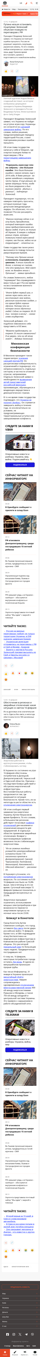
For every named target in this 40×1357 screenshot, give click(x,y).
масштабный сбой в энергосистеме (13, 978)
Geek (34, 1346)
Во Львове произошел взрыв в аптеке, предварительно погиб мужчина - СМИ (18, 564)
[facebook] (7, 1334)
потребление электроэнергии (18, 876)
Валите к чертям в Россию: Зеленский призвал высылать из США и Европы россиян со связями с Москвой (20, 653)
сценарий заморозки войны (17, 128)
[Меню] (37, 3)
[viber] (32, 1334)
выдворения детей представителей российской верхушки (18, 382)
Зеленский (7, 689)
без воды (17, 962)
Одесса (6, 1266)
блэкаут (14, 1266)
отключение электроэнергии (18, 805)
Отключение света (23, 1266)
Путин (16, 689)
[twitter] (20, 1334)
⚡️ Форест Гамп (20, 14)
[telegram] (26, 1334)
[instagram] (13, 1334)
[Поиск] (31, 3)
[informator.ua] (5, 3)
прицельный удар (12, 946)
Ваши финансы (18, 1346)
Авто (28, 1346)
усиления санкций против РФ (16, 359)
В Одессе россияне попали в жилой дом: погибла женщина (19, 1225)
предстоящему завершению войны (17, 159)
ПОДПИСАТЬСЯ (20, 465)
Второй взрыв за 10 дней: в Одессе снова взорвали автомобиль (18, 1219)
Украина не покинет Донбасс (17, 401)
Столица (7, 1346)
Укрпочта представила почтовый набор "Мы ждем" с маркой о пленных (19, 615)
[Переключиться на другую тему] (26, 3)
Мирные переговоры (28, 689)
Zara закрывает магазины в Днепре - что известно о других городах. (19, 1232)
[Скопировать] (17, 71)
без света (18, 928)
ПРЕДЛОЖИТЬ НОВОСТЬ (20, 1287)
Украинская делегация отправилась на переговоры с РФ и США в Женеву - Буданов (20, 644)
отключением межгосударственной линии (19, 986)
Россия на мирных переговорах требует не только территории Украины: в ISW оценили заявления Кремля (19, 635)
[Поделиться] (12, 71)
